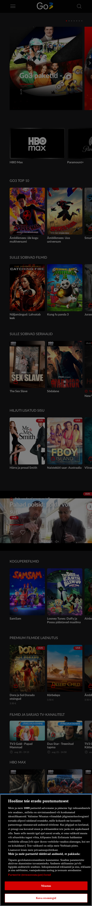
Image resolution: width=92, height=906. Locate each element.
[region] (46, 850)
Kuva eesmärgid (46, 898)
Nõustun (46, 885)
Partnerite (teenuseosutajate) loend (29, 874)
